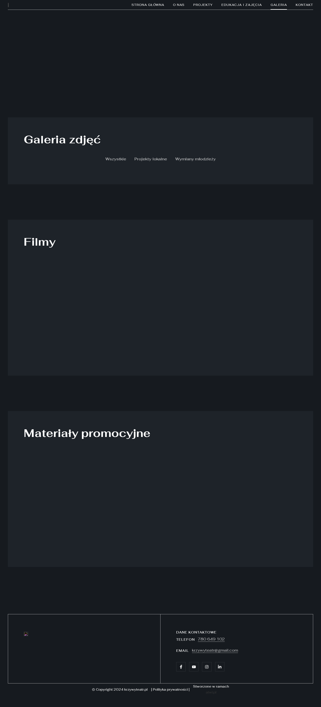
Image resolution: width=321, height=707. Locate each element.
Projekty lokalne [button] (151, 158)
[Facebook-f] (181, 666)
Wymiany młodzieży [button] (195, 158)
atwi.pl (211, 692)
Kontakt (304, 5)
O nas (179, 5)
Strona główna (147, 5)
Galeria (279, 5)
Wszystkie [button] (115, 158)
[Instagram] (206, 666)
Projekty (203, 5)
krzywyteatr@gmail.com (215, 650)
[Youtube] (193, 666)
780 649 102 (211, 639)
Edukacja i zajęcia (241, 5)
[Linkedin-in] (219, 666)
